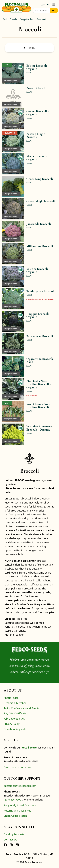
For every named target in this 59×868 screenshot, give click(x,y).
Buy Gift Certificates (16, 713)
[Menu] (54, 5)
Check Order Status (15, 815)
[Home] (16, 7)
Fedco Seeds (9, 19)
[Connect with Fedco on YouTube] (17, 844)
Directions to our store (17, 767)
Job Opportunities (14, 718)
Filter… (31, 47)
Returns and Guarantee (17, 810)
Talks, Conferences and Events (21, 708)
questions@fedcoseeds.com (20, 785)
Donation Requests (15, 729)
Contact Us (10, 839)
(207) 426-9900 (12, 799)
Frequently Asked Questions (20, 805)
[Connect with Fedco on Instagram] (11, 844)
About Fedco (11, 698)
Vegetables (26, 19)
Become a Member (15, 703)
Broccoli (41, 19)
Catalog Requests (14, 834)
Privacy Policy (11, 724)
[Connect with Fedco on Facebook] (5, 844)
